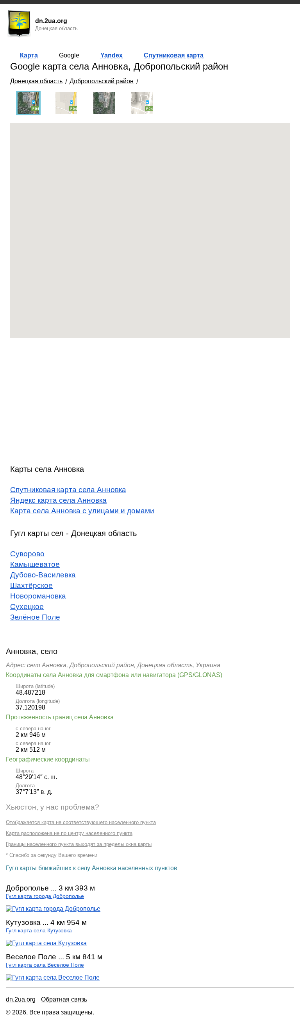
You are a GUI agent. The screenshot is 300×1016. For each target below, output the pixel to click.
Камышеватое (35, 564)
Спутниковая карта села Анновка (68, 490)
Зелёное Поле (35, 617)
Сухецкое (27, 606)
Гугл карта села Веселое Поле (45, 965)
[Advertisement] (150, 398)
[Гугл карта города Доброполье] (53, 908)
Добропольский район (102, 81)
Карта (29, 55)
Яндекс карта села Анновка (58, 500)
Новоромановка (38, 596)
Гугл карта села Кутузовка (39, 931)
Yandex (111, 55)
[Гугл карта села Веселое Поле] (53, 977)
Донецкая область (36, 81)
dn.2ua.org (21, 999)
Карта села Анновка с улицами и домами (82, 511)
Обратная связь (64, 999)
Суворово (27, 554)
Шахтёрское (31, 585)
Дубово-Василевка (43, 575)
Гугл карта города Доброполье (45, 896)
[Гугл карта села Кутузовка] (46, 943)
